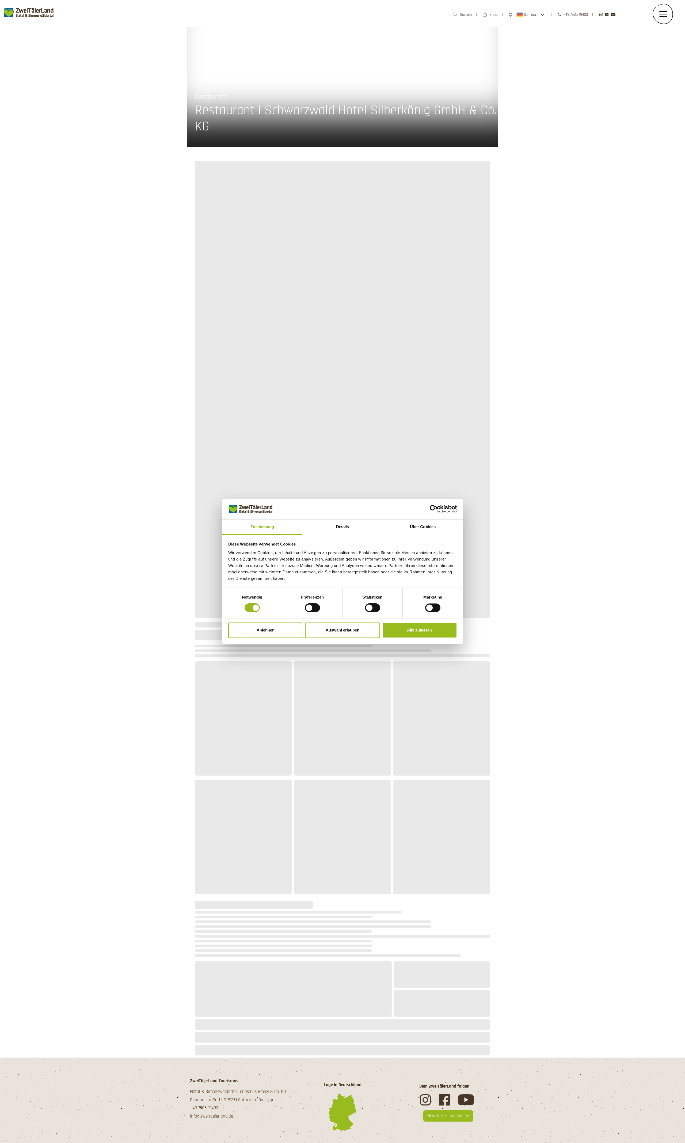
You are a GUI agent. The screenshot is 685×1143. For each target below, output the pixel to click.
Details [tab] (342, 526)
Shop (493, 14)
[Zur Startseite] (29, 12)
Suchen (466, 14)
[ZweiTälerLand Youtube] (613, 15)
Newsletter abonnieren (448, 1116)
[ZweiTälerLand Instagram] (601, 15)
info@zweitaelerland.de (211, 1116)
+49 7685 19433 (575, 14)
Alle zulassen (419, 630)
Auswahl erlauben (342, 630)
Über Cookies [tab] (423, 526)
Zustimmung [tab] (262, 526)
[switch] (312, 608)
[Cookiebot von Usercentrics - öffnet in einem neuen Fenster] (433, 509)
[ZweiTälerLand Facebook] (606, 15)
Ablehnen (266, 630)
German (530, 14)
